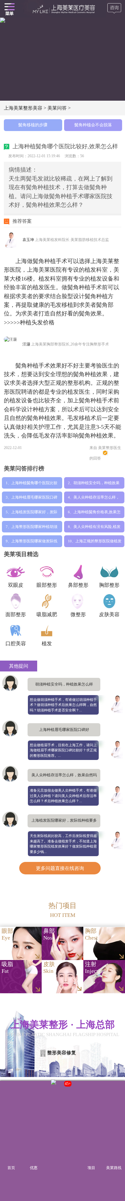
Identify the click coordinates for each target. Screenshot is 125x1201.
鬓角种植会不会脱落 (93, 124)
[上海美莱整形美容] (62, 9)
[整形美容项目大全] (9, 9)
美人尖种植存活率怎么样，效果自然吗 (96, 499)
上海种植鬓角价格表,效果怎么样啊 (97, 514)
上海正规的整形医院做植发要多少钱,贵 (98, 543)
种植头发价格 (37, 322)
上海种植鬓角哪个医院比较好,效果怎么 (34, 485)
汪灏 (26, 344)
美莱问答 (57, 108)
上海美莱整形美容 (23, 108)
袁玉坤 (28, 239)
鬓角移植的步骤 (32, 124)
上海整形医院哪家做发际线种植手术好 (34, 543)
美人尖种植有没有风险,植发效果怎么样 (97, 528)
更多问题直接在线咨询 (60, 868)
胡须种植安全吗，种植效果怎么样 (96, 485)
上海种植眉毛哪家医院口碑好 (34, 499)
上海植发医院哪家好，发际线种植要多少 (34, 514)
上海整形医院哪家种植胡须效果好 (34, 528)
